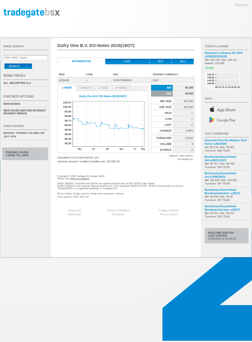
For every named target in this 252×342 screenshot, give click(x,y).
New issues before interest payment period (24, 112)
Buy (160, 61)
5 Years (121, 87)
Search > (18, 66)
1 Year (103, 87)
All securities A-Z (17, 82)
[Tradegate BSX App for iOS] (227, 108)
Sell (183, 61)
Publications (13, 125)
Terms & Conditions (118, 210)
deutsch (241, 5)
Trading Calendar (168, 210)
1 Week (67, 87)
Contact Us (74, 210)
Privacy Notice (168, 214)
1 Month (85, 87)
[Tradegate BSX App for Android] (227, 119)
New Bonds (11, 103)
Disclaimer (118, 214)
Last (127, 61)
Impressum (74, 214)
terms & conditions (79, 178)
